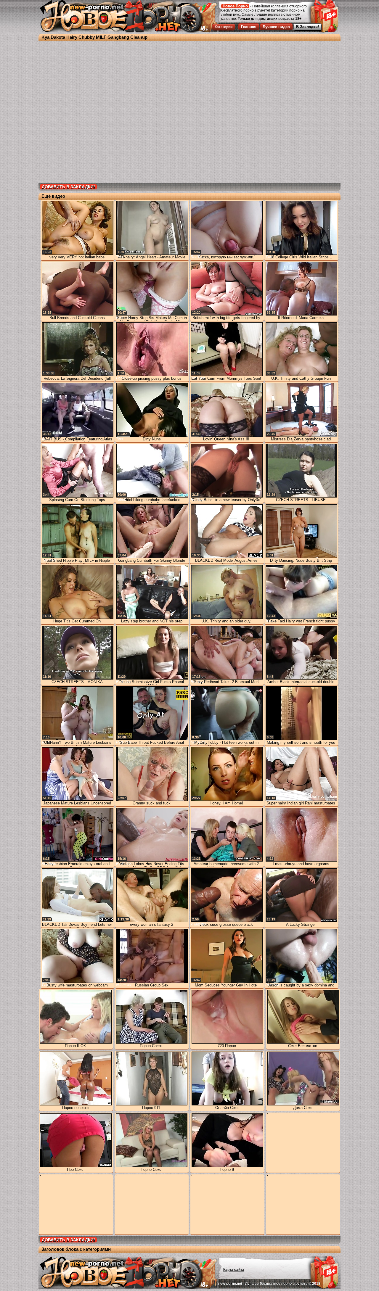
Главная (248, 27)
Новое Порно (235, 6)
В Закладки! (307, 27)
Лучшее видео (276, 27)
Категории (223, 27)
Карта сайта (233, 1270)
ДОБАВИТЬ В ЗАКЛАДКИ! (68, 186)
